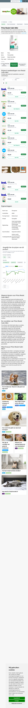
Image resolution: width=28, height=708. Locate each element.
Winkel (4, 78)
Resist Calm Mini (11, 57)
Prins (8, 53)
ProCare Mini (10, 55)
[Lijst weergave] (6, 83)
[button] (25, 1)
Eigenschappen (19, 24)
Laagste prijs (13, 262)
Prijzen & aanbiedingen (11, 24)
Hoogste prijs (20, 262)
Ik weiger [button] (17, 700)
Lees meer (24, 33)
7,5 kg (9, 257)
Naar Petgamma (17, 108)
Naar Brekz (17, 133)
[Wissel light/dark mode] (27, 1)
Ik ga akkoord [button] (17, 698)
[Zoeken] (21, 1)
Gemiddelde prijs (6, 262)
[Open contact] (24, 1)
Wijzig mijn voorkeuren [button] (17, 703)
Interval (4, 285)
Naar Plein (16, 121)
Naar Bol (16, 96)
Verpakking (17, 78)
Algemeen (3, 24)
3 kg (4, 257)
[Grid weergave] (3, 83)
